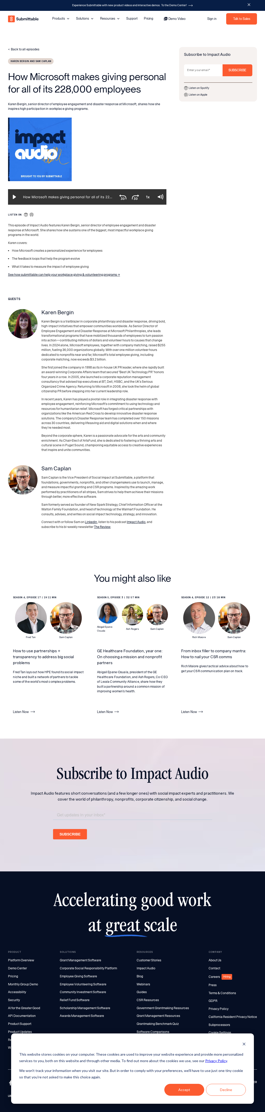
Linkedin (91, 522)
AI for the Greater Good (24, 1008)
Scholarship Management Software (85, 1008)
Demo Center (17, 968)
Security (14, 1000)
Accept (184, 1089)
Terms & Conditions (222, 993)
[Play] (14, 197)
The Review (102, 527)
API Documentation (22, 1016)
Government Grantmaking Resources (163, 1008)
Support (132, 18)
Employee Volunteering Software (83, 984)
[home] (23, 19)
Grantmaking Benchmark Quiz (158, 1024)
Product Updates (20, 1032)
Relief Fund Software (75, 1000)
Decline (226, 1089)
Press (213, 985)
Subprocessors (219, 1025)
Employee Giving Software (78, 976)
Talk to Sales (241, 19)
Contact (214, 968)
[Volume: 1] (160, 197)
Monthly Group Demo (23, 984)
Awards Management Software (82, 1016)
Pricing (148, 18)
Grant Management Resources (158, 1016)
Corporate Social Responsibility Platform (88, 968)
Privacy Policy (216, 1061)
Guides (142, 992)
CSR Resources (148, 1000)
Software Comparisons (153, 1032)
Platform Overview (21, 960)
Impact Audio (136, 522)
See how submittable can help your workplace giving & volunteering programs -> (64, 275)
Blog (140, 976)
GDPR (213, 1001)
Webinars (143, 984)
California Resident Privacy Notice (233, 1017)
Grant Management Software (80, 960)
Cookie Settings (220, 1033)
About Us (215, 960)
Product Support (19, 1024)
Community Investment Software (83, 992)
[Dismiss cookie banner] (244, 1044)
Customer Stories (149, 960)
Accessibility (17, 992)
